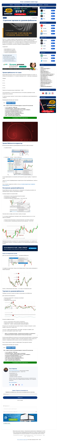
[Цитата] (11, 411)
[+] (16, 411)
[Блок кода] (13, 411)
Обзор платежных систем (46, 80)
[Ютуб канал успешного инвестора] (43, 93)
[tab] (4, 103)
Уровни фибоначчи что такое (9, 56)
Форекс (11, 4)
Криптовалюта (17, 4)
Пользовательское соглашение (18, 435)
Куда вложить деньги (45, 79)
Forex (42, 67)
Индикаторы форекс (45, 72)
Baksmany (45, 55)
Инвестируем (24, 4)
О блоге (32, 436)
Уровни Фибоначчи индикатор (9, 57)
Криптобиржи (43, 76)
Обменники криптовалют (46, 82)
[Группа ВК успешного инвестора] (46, 93)
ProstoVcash (45, 58)
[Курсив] (5, 411)
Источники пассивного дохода (47, 74)
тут (6, 181)
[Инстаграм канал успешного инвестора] (52, 93)
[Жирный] (4, 411)
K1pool (44, 48)
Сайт (52, 10)
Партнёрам (28, 436)
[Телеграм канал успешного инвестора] (49, 93)
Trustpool (45, 40)
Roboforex (45, 33)
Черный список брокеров (46, 86)
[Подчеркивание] (6, 411)
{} (15, 411)
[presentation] (4, 103)
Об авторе (46, 4)
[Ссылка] (14, 411)
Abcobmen (45, 60)
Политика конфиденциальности (28, 435)
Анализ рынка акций (33, 4)
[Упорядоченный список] (9, 411)
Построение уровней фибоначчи (10, 58)
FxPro (44, 25)
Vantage (44, 28)
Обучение (40, 4)
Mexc (44, 18)
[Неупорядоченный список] (10, 411)
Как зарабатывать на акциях (46, 75)
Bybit (44, 10)
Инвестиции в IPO (44, 71)
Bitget (44, 13)
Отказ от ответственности (38, 435)
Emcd (44, 43)
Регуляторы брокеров (45, 83)
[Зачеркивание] (8, 411)
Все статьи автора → (13, 382)
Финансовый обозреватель (14, 370)
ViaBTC (44, 45)
